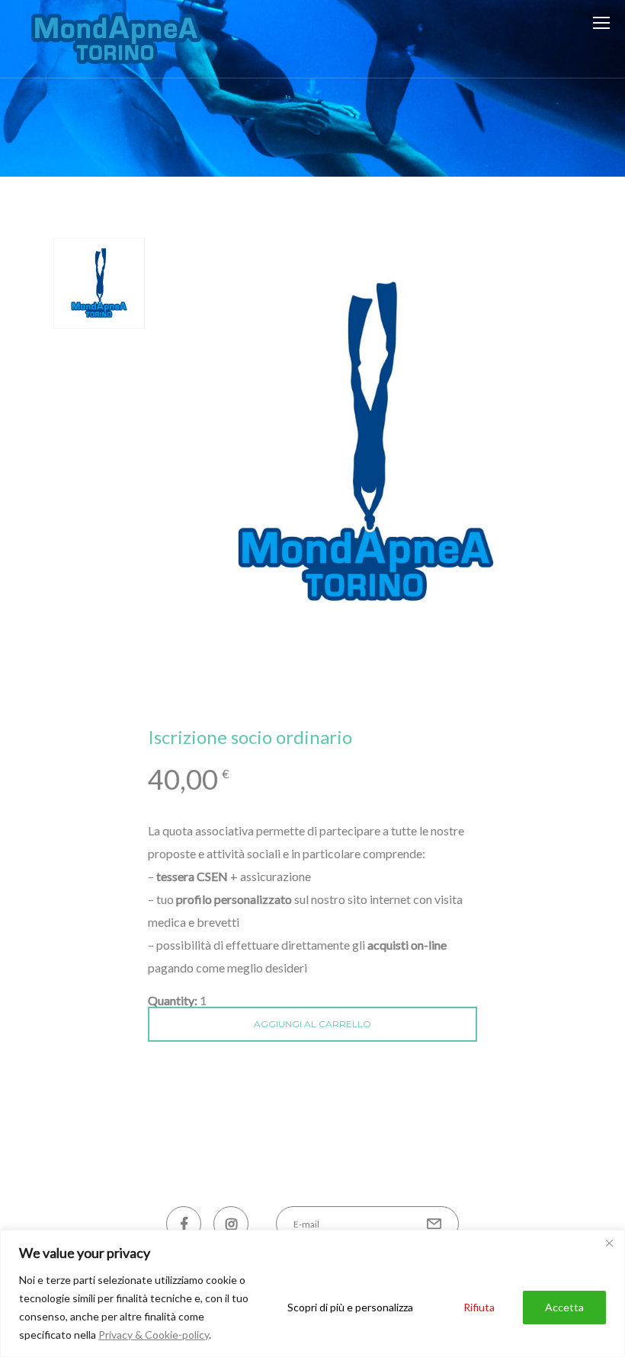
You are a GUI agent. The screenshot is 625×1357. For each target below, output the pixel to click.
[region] (312, 1293)
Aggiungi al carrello (312, 1024)
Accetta (564, 1307)
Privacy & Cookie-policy (153, 1334)
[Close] (609, 1243)
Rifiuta (479, 1307)
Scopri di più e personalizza (350, 1307)
